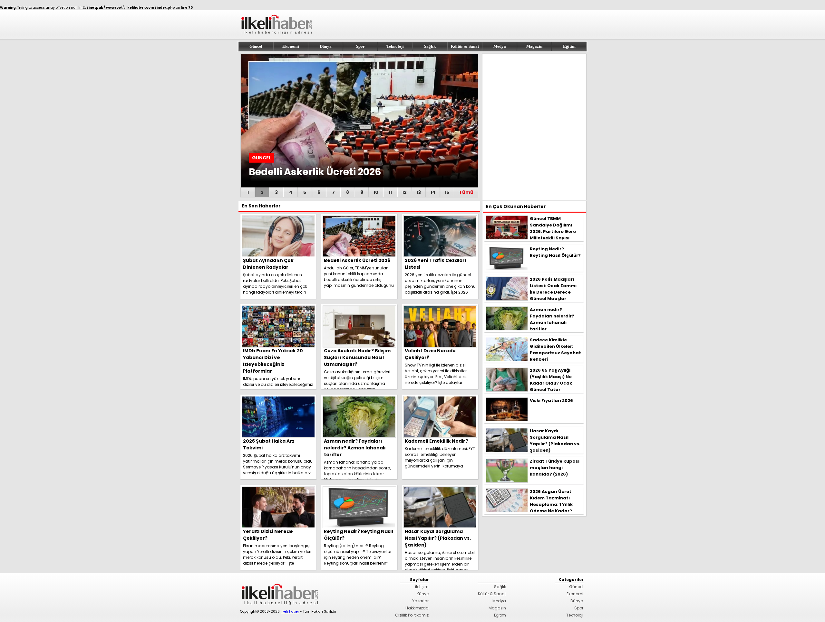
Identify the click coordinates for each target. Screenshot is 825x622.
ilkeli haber (290, 611)
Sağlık (430, 46)
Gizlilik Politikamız (412, 615)
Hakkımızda (417, 608)
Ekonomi (290, 46)
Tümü (466, 192)
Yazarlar (420, 601)
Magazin (534, 46)
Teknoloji (395, 46)
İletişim (422, 586)
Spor (360, 46)
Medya (499, 46)
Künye (423, 594)
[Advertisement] (534, 126)
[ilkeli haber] (277, 37)
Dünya (326, 46)
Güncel (255, 46)
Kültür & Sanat (465, 46)
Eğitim (569, 46)
